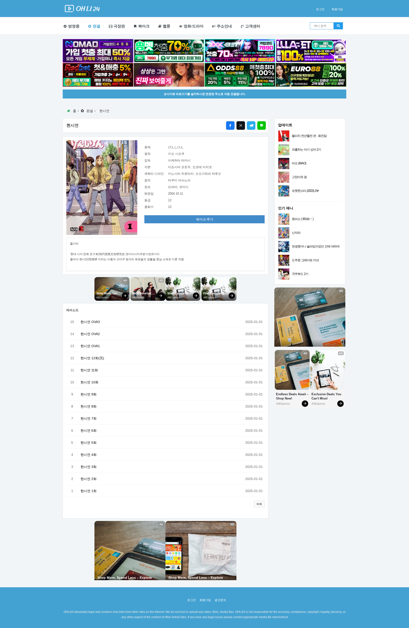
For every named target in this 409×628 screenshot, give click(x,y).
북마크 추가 (204, 219)
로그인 (320, 9)
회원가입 (337, 9)
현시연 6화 (88, 430)
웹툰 (166, 26)
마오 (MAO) (299, 163)
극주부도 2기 (300, 274)
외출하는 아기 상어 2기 (306, 149)
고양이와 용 (299, 177)
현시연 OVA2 (90, 334)
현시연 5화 (88, 442)
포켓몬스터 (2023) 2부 (305, 191)
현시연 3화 (88, 467)
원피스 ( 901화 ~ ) (302, 219)
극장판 (119, 26)
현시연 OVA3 (90, 322)
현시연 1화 (88, 491)
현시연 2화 (88, 479)
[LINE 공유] (261, 125)
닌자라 (296, 232)
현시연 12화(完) (92, 358)
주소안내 (224, 26)
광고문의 (220, 600)
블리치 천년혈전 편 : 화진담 (309, 136)
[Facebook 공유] (230, 125)
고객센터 (252, 26)
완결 (96, 26)
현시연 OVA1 (90, 346)
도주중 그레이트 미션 (305, 260)
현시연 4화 (88, 455)
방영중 (73, 26)
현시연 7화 (88, 418)
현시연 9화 (88, 394)
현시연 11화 (89, 370)
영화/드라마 (193, 26)
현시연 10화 (89, 382)
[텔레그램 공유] (251, 125)
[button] (259, 504)
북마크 (143, 26)
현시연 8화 (88, 406)
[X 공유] (240, 125)
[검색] (338, 25)
